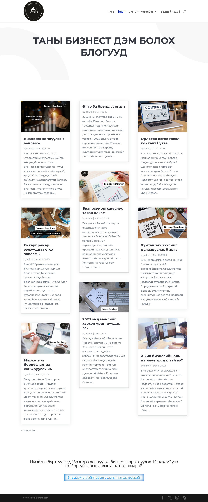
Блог (121, 12)
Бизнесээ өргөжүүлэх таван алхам (102, 210)
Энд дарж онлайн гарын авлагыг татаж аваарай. (104, 477)
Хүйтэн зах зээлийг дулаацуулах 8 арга (159, 247)
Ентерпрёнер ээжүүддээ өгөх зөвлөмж (38, 249)
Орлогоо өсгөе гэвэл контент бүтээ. (160, 141)
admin (30, 148)
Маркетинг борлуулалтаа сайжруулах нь (38, 364)
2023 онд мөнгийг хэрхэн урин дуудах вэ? (101, 323)
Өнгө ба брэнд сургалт (103, 106)
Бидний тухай (170, 12)
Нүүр (111, 12)
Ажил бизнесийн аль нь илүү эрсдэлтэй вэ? (162, 358)
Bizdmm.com (41, 497)
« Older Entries (29, 430)
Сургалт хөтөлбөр (141, 12)
